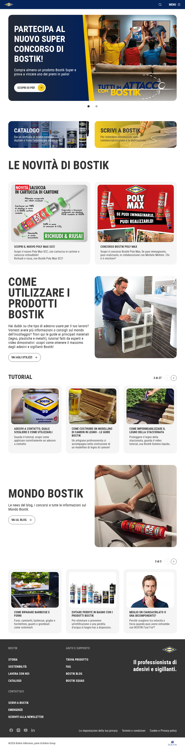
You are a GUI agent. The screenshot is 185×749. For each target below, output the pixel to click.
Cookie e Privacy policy (163, 730)
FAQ (68, 667)
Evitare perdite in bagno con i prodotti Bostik (92, 614)
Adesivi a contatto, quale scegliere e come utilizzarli (33, 430)
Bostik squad (75, 681)
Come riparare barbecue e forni (32, 614)
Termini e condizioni (133, 730)
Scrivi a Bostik (18, 703)
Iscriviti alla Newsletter (26, 717)
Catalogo (14, 681)
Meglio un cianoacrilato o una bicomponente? (147, 614)
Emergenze (15, 710)
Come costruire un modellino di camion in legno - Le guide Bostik (92, 432)
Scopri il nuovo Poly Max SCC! (34, 247)
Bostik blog (74, 674)
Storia (13, 659)
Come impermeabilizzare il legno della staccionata (147, 430)
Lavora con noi (18, 674)
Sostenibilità (17, 667)
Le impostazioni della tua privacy (98, 730)
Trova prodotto (77, 659)
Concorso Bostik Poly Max (118, 247)
